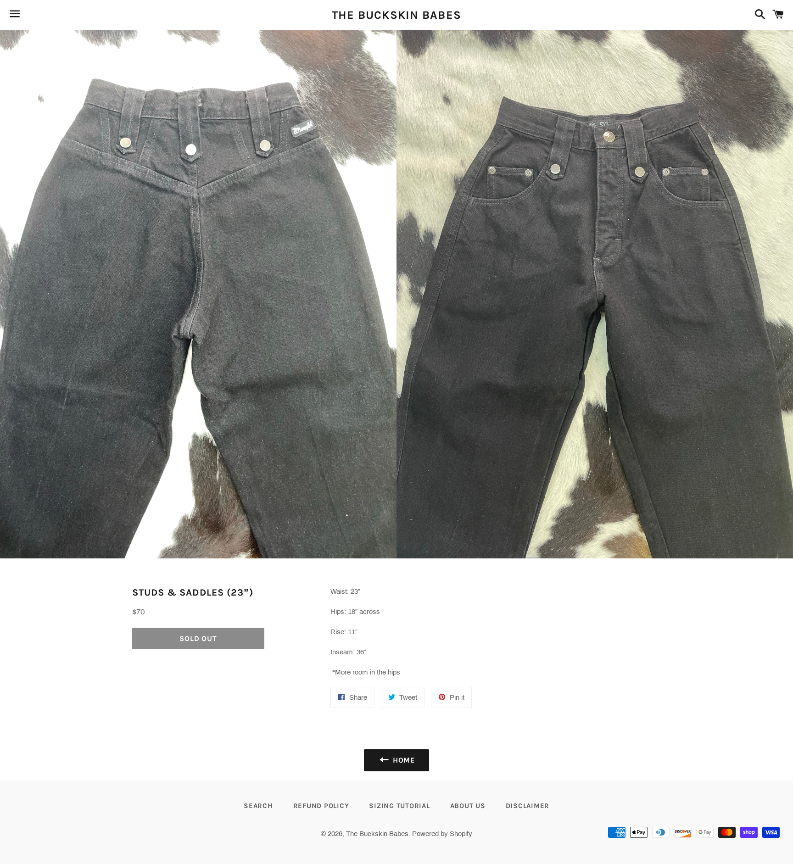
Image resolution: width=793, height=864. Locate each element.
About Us (468, 806)
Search (258, 806)
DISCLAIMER (528, 806)
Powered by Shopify (442, 833)
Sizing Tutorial (399, 806)
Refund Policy (321, 806)
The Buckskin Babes (397, 15)
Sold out (198, 638)
